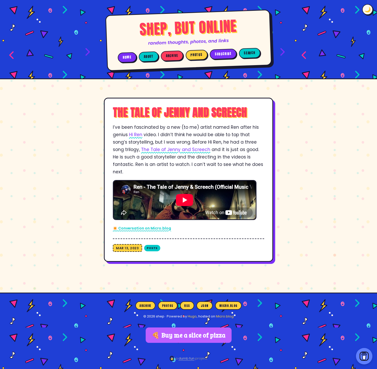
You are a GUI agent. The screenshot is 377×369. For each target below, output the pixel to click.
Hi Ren (135, 135)
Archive (172, 55)
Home (127, 57)
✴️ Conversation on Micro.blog (142, 228)
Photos (196, 55)
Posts (152, 248)
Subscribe (223, 54)
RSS (187, 305)
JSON (205, 305)
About (149, 56)
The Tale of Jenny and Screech (175, 149)
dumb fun (186, 358)
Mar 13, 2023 (127, 248)
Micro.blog (228, 305)
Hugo (192, 316)
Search (249, 53)
